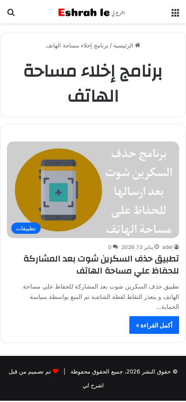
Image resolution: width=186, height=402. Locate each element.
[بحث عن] (10, 15)
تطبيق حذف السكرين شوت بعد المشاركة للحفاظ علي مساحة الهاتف (101, 265)
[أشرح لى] (93, 11)
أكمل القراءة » (154, 325)
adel (167, 247)
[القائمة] (175, 15)
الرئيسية (124, 45)
